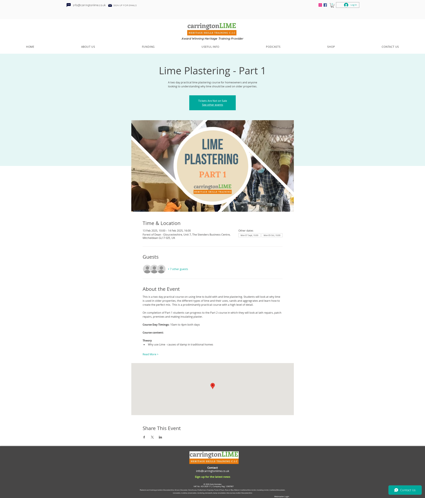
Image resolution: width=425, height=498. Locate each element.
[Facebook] (325, 5)
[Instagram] (320, 5)
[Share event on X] (152, 437)
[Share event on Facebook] (144, 437)
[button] (110, 5)
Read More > (150, 354)
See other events (212, 105)
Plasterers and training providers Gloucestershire (157, 490)
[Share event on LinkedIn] (160, 437)
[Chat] (68, 5)
